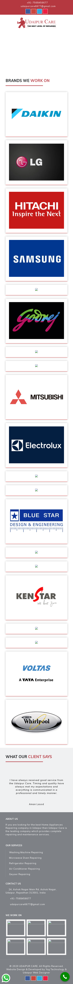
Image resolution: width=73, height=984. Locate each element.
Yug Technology (55, 969)
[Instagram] (45, 11)
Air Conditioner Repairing (24, 868)
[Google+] (33, 11)
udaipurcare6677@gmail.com (38, 6)
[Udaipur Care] (36, 22)
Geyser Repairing (19, 874)
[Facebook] (28, 11)
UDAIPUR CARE (28, 966)
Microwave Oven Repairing (25, 857)
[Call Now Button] (65, 976)
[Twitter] (39, 11)
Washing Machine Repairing (26, 852)
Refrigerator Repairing (22, 863)
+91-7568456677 (37, 2)
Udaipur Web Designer (36, 972)
